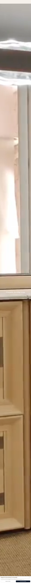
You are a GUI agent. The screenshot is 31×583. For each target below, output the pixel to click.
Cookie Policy (20, 579)
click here (9, 579)
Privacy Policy (17, 579)
